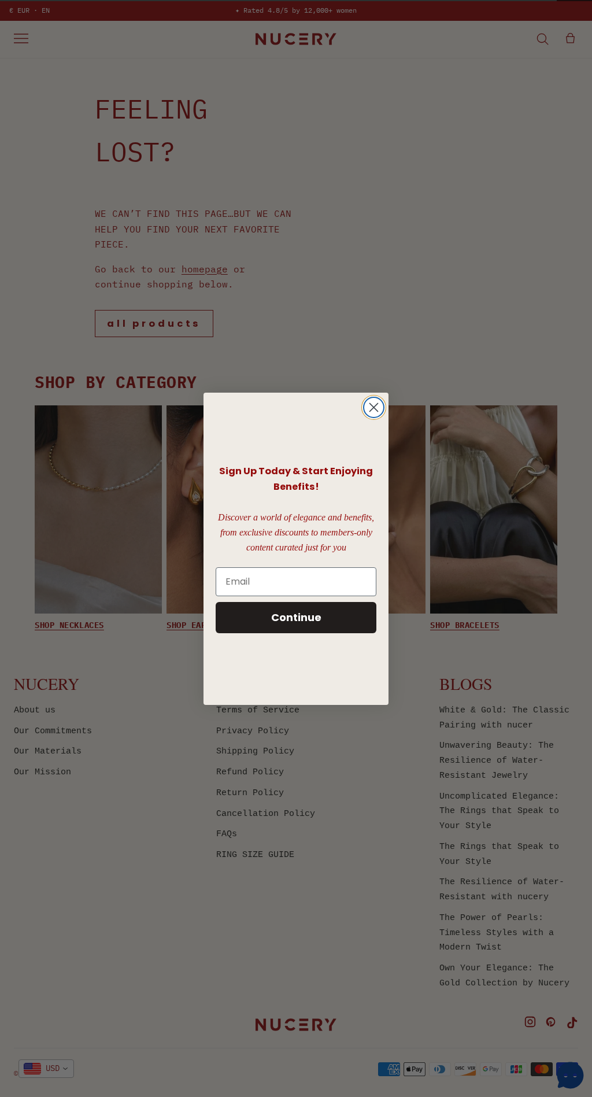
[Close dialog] (374, 407)
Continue (296, 617)
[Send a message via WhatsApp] (570, 1075)
